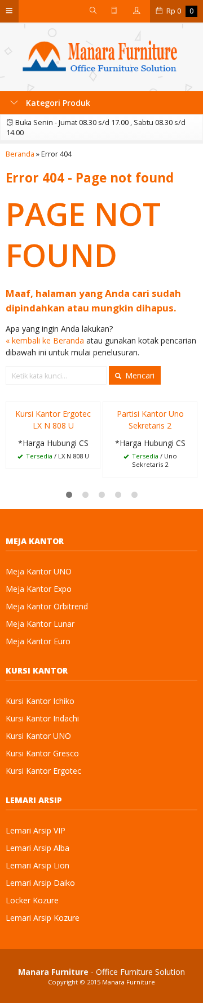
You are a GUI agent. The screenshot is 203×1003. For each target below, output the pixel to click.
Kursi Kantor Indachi (42, 718)
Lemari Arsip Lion (37, 865)
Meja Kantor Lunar (40, 623)
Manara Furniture (128, 982)
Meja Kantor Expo (39, 588)
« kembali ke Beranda (45, 340)
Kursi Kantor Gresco (42, 753)
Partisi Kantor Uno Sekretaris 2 (150, 419)
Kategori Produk (57, 102)
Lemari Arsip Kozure (43, 917)
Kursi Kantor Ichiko (40, 701)
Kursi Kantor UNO (38, 735)
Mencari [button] (139, 375)
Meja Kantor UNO (39, 571)
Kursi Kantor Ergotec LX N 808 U (53, 419)
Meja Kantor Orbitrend (47, 606)
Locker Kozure (32, 900)
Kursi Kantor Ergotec (43, 770)
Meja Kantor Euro (38, 641)
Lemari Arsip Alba (37, 847)
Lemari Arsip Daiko (40, 882)
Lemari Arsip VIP (35, 830)
